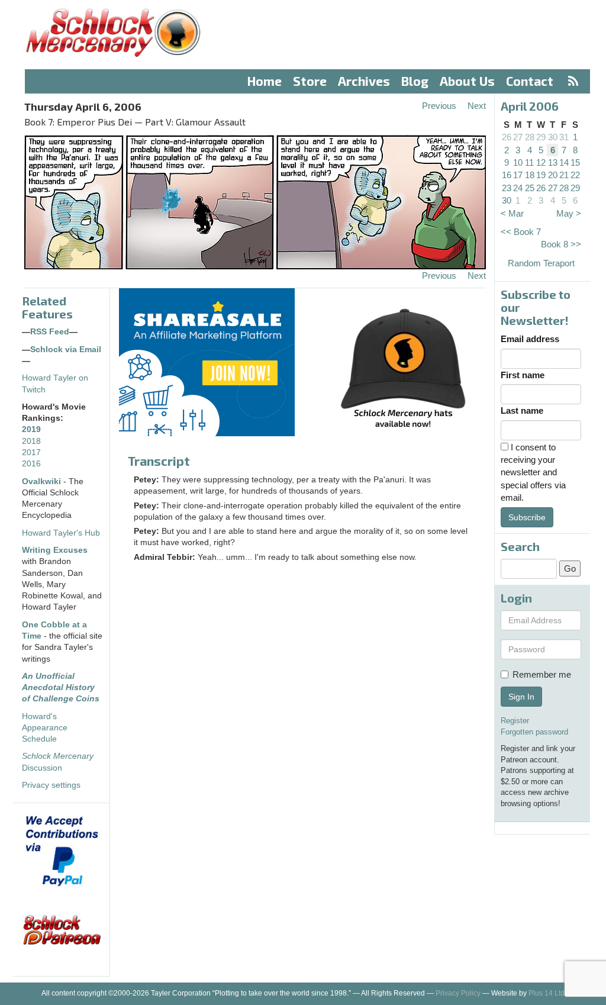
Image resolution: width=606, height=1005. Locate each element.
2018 (31, 441)
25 (529, 188)
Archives (364, 80)
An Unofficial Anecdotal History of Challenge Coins (60, 688)
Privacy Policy (458, 993)
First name (522, 375)
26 (506, 137)
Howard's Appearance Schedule (44, 728)
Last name (522, 410)
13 (552, 162)
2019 (31, 429)
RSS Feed (49, 331)
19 (541, 175)
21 (564, 175)
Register (515, 720)
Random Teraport (541, 263)
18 (529, 175)
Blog (414, 80)
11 (529, 162)
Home (264, 80)
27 (518, 137)
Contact (529, 80)
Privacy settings (51, 785)
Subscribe (527, 517)
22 (575, 175)
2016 (31, 463)
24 (518, 188)
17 (518, 175)
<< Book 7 (521, 232)
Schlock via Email (65, 349)
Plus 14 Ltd (546, 993)
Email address (530, 339)
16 (506, 175)
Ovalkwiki (42, 481)
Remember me (541, 674)
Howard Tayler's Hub (61, 533)
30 (552, 137)
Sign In (521, 696)
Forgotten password (534, 731)
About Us (467, 80)
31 (564, 137)
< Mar (512, 213)
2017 (31, 452)
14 (564, 162)
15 (575, 162)
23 (506, 188)
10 (518, 162)
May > (568, 213)
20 (552, 175)
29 (541, 137)
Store (310, 80)
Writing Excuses (55, 550)
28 (529, 137)
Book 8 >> (561, 244)
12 (541, 162)
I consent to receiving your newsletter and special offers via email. (533, 472)
